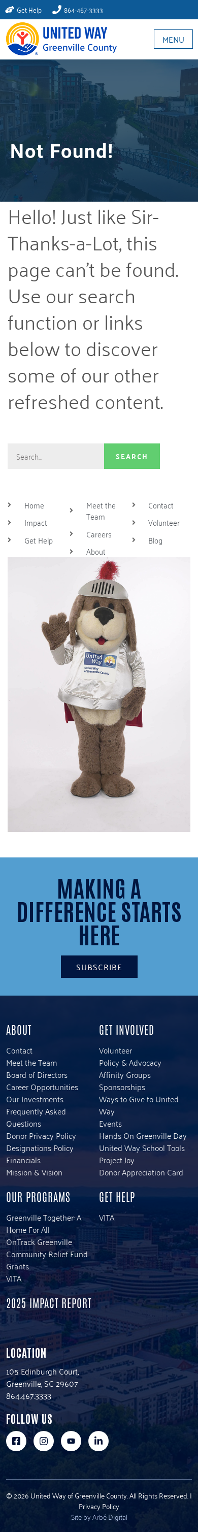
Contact (19, 1050)
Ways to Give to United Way (139, 1105)
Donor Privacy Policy (41, 1135)
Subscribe (99, 967)
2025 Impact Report (48, 1302)
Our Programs (38, 1196)
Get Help (117, 1196)
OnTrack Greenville (39, 1241)
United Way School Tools (142, 1147)
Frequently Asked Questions (36, 1117)
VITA (13, 1278)
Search (132, 456)
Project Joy (117, 1160)
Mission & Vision (34, 1172)
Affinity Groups (125, 1074)
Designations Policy (40, 1147)
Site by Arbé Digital (99, 1516)
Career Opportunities (42, 1086)
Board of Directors (37, 1074)
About (18, 1029)
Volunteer (115, 1050)
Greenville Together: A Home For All (43, 1223)
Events (110, 1123)
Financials (23, 1160)
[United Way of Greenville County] (58, 38)
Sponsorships (122, 1086)
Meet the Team (31, 1062)
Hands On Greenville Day (143, 1135)
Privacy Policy (99, 1505)
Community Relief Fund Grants (47, 1260)
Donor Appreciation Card (141, 1172)
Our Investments (34, 1099)
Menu (173, 39)
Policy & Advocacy (130, 1062)
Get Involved (126, 1029)
